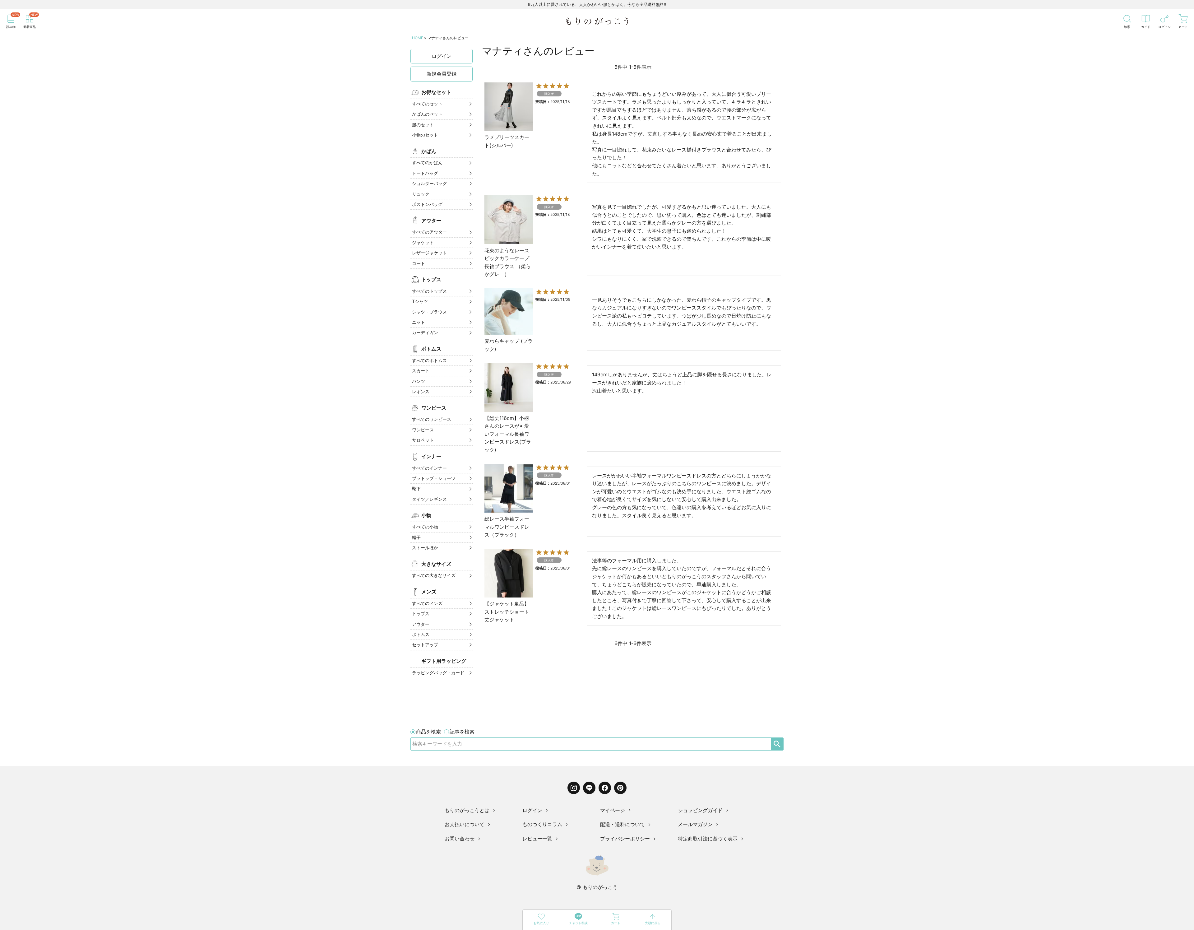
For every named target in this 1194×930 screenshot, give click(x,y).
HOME (417, 37)
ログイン (441, 56)
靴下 (416, 488)
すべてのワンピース (431, 419)
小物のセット (425, 134)
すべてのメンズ (427, 603)
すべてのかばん (427, 162)
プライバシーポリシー (625, 838)
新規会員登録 (441, 74)
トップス (420, 613)
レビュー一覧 (537, 838)
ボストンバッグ (427, 204)
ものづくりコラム (542, 824)
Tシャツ (420, 301)
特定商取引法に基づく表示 (708, 838)
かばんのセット (427, 114)
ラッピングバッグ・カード (438, 672)
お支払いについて (464, 824)
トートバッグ (425, 173)
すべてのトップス (429, 291)
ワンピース (423, 429)
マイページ (612, 810)
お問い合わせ (459, 838)
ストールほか (425, 547)
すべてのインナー (429, 468)
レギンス (420, 391)
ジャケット (423, 242)
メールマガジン (695, 824)
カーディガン (425, 332)
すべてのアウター (429, 232)
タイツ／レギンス (429, 499)
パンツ (418, 381)
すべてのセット (427, 103)
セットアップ (425, 644)
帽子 (416, 537)
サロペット (423, 440)
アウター (420, 624)
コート (418, 263)
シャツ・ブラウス (429, 311)
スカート (420, 370)
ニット (418, 322)
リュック (420, 194)
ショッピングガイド (700, 810)
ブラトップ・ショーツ (434, 478)
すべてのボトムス (429, 360)
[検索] (777, 744)
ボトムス (420, 634)
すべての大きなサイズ (434, 575)
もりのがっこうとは (467, 810)
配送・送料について (622, 824)
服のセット (423, 124)
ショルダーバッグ (429, 183)
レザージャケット (429, 252)
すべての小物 (425, 526)
